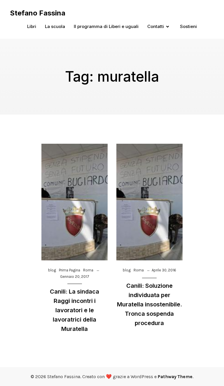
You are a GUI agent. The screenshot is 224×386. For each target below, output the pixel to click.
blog (52, 270)
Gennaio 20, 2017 (74, 276)
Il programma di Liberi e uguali (106, 26)
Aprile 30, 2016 (164, 270)
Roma (88, 270)
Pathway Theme (175, 376)
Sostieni (188, 26)
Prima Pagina (69, 270)
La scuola (55, 26)
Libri (31, 26)
